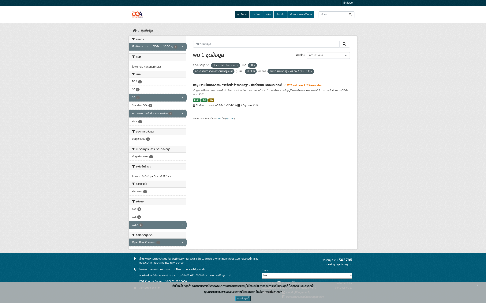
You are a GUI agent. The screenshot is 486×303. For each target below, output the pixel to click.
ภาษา (265, 270)
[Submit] (350, 14)
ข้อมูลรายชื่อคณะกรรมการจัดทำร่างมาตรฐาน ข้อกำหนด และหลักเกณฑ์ (238, 84)
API (219, 118)
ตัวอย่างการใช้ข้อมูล (301, 15)
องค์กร (256, 15)
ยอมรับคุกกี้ (243, 298)
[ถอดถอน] (237, 65)
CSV (211, 100)
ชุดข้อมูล (242, 15)
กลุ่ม (268, 15)
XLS (204, 100)
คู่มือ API (230, 118)
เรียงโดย (300, 55)
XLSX (196, 100)
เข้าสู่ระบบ (348, 3)
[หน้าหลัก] (135, 30)
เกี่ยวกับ (280, 15)
